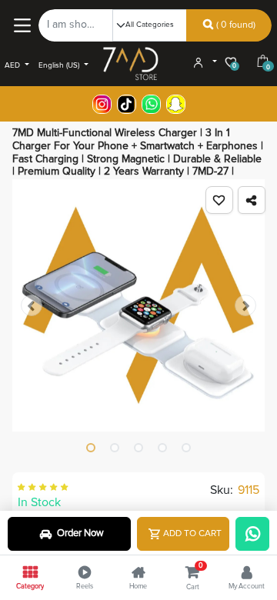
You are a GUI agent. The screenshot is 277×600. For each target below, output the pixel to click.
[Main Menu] (21, 25)
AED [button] (13, 65)
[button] (219, 200)
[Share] (251, 200)
